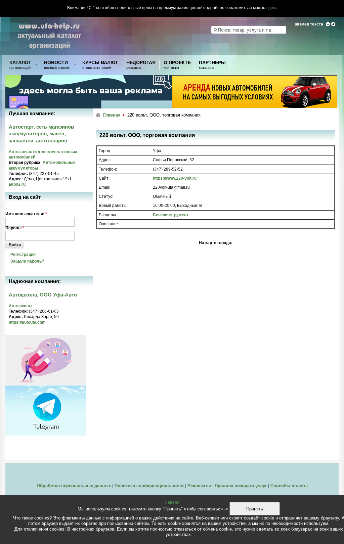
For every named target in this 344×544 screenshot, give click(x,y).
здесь (271, 7)
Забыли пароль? (27, 261)
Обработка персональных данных (74, 485)
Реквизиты (199, 485)
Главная (112, 115)
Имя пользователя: (26, 214)
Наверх (172, 502)
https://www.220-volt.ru (175, 178)
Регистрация (23, 254)
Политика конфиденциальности (149, 485)
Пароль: (15, 228)
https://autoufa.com (27, 322)
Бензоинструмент (170, 215)
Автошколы (20, 306)
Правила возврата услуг (241, 485)
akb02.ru (17, 184)
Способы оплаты (289, 485)
